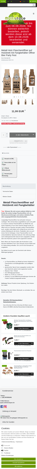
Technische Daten (8, 191)
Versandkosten (14, 120)
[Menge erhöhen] (7, 134)
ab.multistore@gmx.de (8, 402)
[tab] (18, 186)
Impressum (19, 441)
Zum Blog (3, 1)
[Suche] (34, 4)
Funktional (7, 453)
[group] (7, 325)
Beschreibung (7, 186)
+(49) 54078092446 (7, 397)
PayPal (6, 450)
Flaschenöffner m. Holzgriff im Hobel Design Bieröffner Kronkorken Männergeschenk (23, 367)
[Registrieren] (11, 1)
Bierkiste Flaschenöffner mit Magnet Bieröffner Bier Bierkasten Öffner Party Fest (23, 321)
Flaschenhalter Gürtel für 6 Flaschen (22, 350)
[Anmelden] (8, 1)
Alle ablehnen (18, 466)
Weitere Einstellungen (7, 455)
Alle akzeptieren (18, 459)
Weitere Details (7, 196)
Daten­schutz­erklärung (8, 441)
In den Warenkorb (22, 135)
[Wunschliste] (27, 1)
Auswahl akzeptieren (18, 462)
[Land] (20, 1)
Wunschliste (6, 153)
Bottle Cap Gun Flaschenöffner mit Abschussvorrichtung (22, 336)
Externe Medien (8, 448)
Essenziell (7, 445)
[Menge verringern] (7, 136)
